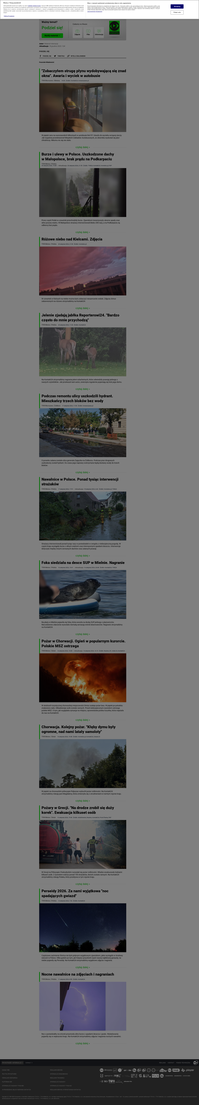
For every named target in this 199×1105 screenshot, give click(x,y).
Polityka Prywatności (9, 16)
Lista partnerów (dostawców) (94, 11)
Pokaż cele (177, 12)
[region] (99, 9)
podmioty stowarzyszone (34, 5)
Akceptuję (177, 6)
